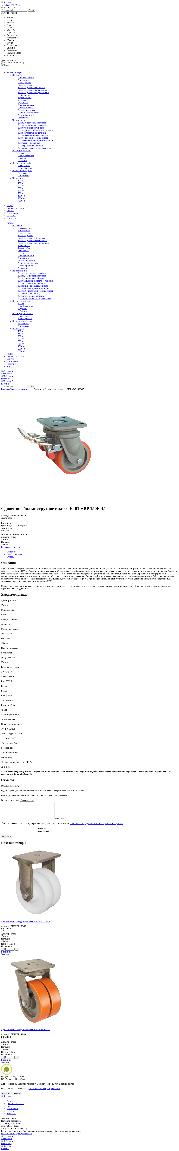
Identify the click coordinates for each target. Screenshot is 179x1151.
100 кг (21, 180)
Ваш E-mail (43, 831)
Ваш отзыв (60, 818)
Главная (5, 389)
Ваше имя (43, 828)
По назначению (19, 120)
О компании (12, 213)
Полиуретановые (26, 105)
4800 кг (21, 201)
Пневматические (26, 107)
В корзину (6, 952)
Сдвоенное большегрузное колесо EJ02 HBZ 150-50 (25, 921)
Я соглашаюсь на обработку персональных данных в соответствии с (64, 823)
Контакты (11, 218)
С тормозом (23, 175)
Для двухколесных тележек (31, 145)
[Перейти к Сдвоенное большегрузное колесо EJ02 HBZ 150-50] (36, 916)
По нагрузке (18, 178)
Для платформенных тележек (32, 123)
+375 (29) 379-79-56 (10, 5)
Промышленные (26, 77)
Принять (5, 1094)
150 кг (21, 183)
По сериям (17, 75)
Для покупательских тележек (32, 133)
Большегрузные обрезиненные (32, 90)
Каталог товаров (15, 72)
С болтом (22, 160)
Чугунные (23, 102)
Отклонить (16, 1094)
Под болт (22, 158)
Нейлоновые (24, 95)
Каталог (10, 223)
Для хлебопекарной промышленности (36, 140)
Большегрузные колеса (21, 389)
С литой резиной (26, 115)
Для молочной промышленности (33, 138)
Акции (10, 205)
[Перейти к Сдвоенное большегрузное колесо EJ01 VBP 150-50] (36, 1025)
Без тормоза (23, 173)
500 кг (21, 191)
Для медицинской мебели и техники (35, 130)
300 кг (21, 188)
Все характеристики (10, 547)
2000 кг (21, 198)
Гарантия (11, 215)
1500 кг (21, 196)
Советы (10, 210)
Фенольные (23, 100)
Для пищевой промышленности (33, 135)
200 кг (21, 185)
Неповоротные (25, 168)
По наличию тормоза (22, 170)
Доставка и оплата (15, 208)
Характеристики (15, 554)
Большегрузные (25, 85)
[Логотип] (6, 2)
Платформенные (26, 155)
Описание (11, 552)
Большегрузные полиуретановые (33, 92)
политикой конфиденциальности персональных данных (96, 823)
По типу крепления (21, 150)
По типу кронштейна (22, 163)
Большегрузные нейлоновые (31, 87)
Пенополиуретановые (28, 112)
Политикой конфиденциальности (44, 1088)
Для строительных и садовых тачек (34, 148)
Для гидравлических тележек (32, 125)
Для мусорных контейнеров (31, 128)
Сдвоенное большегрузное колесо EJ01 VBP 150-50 (25, 1029)
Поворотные (24, 165)
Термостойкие (24, 97)
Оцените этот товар (10, 800)
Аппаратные (24, 80)
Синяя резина (24, 82)
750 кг (21, 193)
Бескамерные (24, 118)
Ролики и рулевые (26, 110)
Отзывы (10, 557)
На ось (21, 153)
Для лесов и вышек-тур (29, 143)
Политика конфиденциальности (16, 1133)
